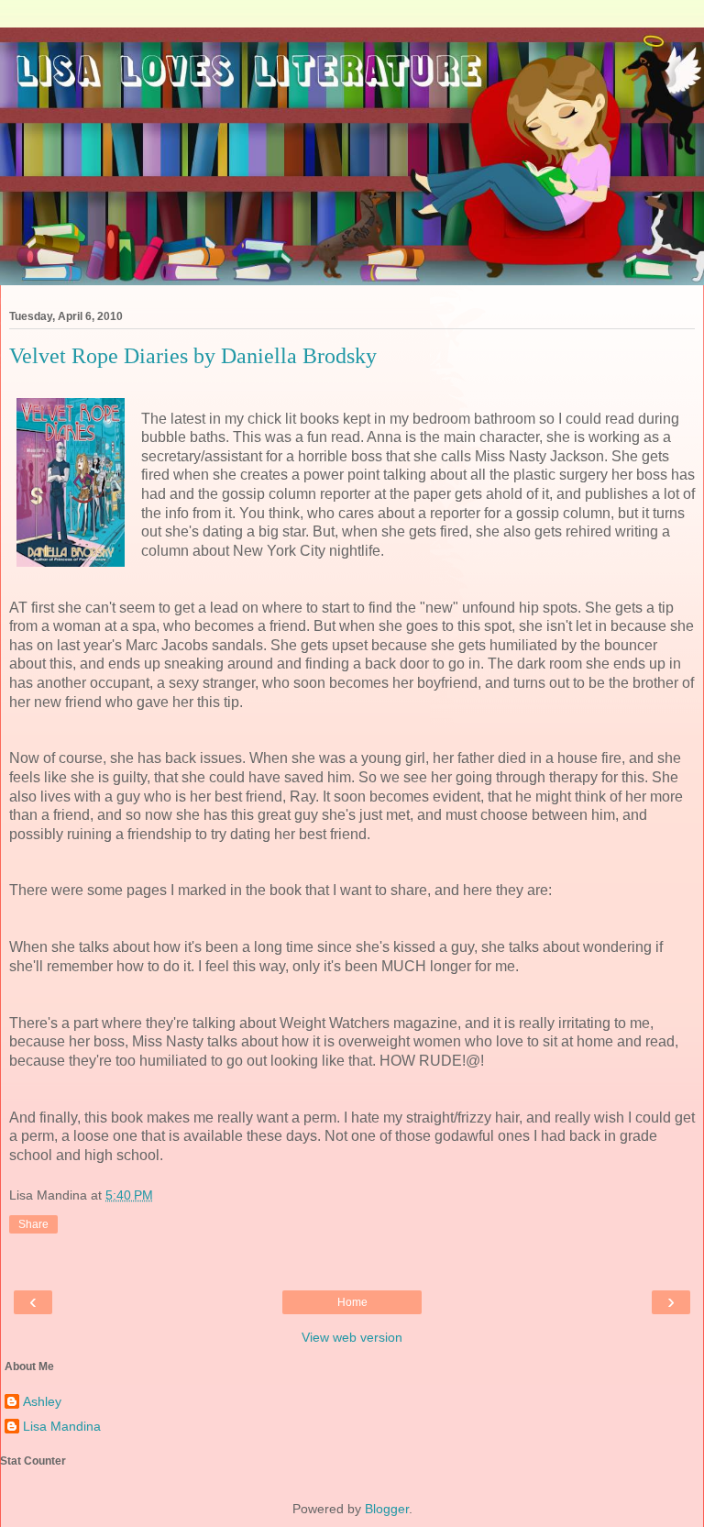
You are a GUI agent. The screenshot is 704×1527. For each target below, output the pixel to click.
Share (33, 1224)
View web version (352, 1337)
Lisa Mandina (62, 1426)
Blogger (387, 1508)
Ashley (42, 1401)
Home (352, 1302)
